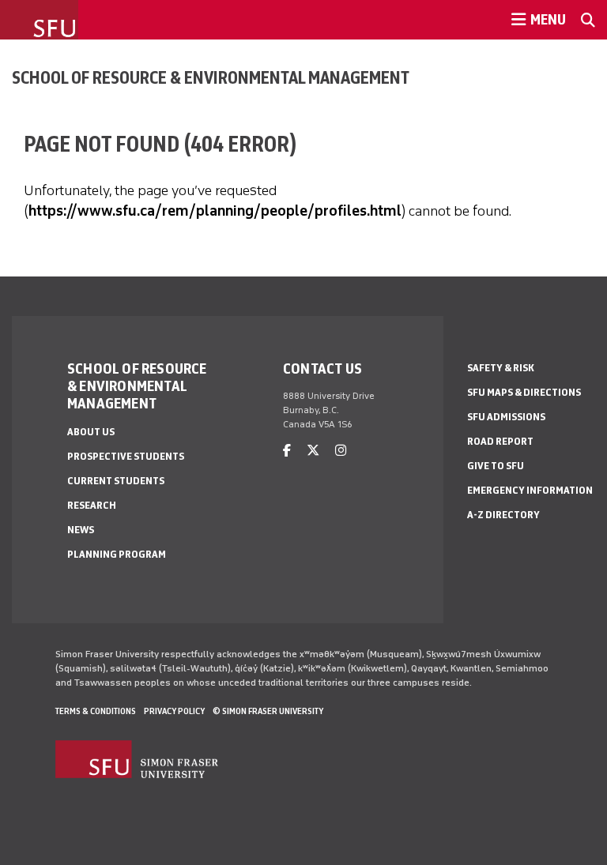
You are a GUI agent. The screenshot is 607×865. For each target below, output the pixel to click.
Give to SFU (495, 465)
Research (91, 505)
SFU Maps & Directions (524, 392)
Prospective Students (125, 456)
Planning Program (116, 554)
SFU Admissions (506, 416)
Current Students (115, 480)
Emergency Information (530, 490)
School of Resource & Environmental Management (210, 77)
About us (91, 431)
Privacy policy (174, 710)
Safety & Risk (500, 367)
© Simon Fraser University (268, 710)
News (80, 529)
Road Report (500, 441)
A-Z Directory (503, 514)
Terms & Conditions (95, 710)
